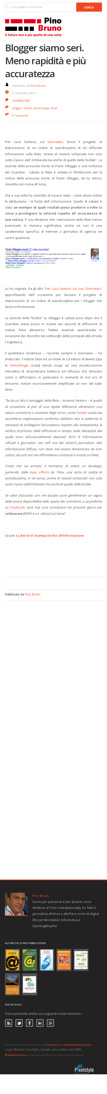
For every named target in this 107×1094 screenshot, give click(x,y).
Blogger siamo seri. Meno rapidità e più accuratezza (45, 60)
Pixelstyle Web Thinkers (77, 1044)
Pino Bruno (38, 85)
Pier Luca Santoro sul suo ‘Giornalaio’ (73, 288)
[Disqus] (53, 662)
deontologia (41, 108)
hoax (54, 108)
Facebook (17, 507)
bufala (28, 108)
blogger (17, 108)
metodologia (19, 365)
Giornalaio (55, 142)
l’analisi (81, 412)
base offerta (38, 472)
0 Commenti (20, 115)
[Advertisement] (56, 562)
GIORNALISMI (21, 100)
